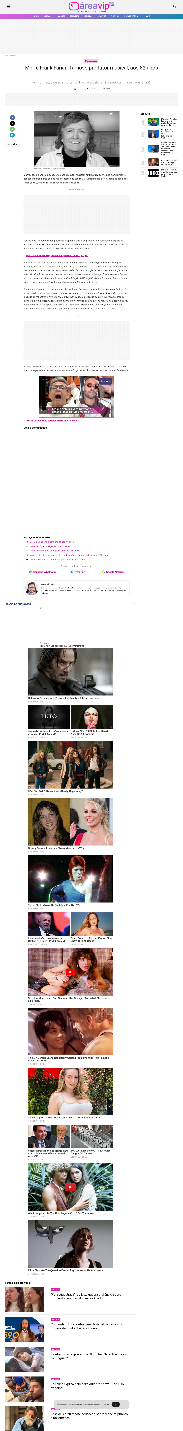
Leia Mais (106, 1404)
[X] (12, 123)
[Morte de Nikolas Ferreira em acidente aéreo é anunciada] (153, 125)
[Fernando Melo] (75, 89)
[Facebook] (12, 117)
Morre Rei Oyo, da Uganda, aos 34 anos (50, 546)
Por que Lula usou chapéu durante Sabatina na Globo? (167, 133)
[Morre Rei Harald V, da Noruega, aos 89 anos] (153, 165)
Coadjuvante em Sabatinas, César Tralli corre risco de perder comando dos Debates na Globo (168, 148)
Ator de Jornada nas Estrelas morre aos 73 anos (51, 420)
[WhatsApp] (12, 129)
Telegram (79, 571)
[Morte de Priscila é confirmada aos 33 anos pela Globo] (153, 176)
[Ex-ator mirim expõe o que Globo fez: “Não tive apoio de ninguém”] (24, 1359)
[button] (158, 6)
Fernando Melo (85, 89)
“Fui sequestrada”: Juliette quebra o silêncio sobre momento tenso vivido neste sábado (86, 1296)
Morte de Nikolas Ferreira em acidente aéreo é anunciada (169, 122)
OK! (115, 1404)
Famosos (13, 56)
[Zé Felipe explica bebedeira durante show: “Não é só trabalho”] (24, 1389)
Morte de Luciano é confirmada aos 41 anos (52, 542)
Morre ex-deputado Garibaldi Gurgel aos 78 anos (54, 550)
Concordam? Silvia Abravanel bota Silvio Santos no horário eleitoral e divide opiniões (87, 1326)
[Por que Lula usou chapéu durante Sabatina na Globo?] (153, 137)
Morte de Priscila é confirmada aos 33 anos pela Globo (57, 559)
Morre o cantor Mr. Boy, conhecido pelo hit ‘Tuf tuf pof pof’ (57, 255)
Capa (6, 56)
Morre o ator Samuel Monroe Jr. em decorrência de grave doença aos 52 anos (69, 555)
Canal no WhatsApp (44, 571)
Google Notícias (115, 571)
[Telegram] (12, 135)
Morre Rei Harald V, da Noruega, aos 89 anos (169, 162)
